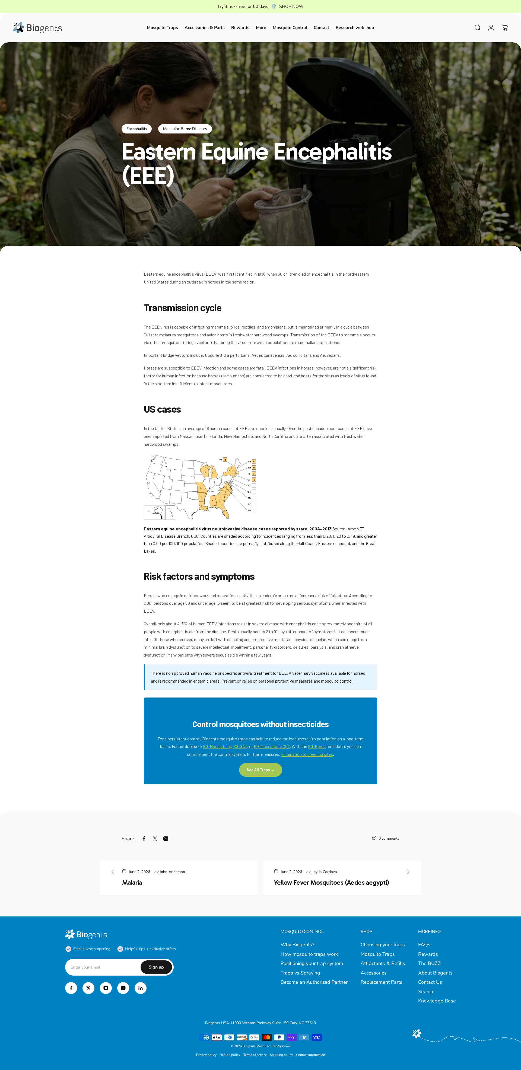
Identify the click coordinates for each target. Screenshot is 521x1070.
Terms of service (255, 1055)
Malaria (132, 882)
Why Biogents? (297, 945)
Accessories (374, 973)
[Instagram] (106, 988)
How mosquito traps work (309, 954)
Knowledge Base (437, 1001)
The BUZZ (429, 963)
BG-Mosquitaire (217, 746)
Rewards (428, 954)
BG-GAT (240, 746)
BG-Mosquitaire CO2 (272, 746)
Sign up (156, 967)
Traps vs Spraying (300, 973)
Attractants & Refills (383, 963)
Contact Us (430, 982)
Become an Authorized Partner (314, 982)
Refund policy (230, 1055)
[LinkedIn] (141, 988)
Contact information (310, 1055)
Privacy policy (206, 1055)
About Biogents (435, 973)
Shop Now (291, 6)
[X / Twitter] (88, 988)
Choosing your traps (383, 945)
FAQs (424, 945)
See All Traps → (261, 770)
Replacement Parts (381, 982)
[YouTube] (123, 988)
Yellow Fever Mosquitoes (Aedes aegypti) (331, 882)
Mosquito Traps (378, 954)
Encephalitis (136, 128)
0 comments (389, 838)
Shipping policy (281, 1055)
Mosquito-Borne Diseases (185, 128)
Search (425, 992)
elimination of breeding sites (307, 754)
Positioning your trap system (312, 963)
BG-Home (317, 746)
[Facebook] (71, 988)
